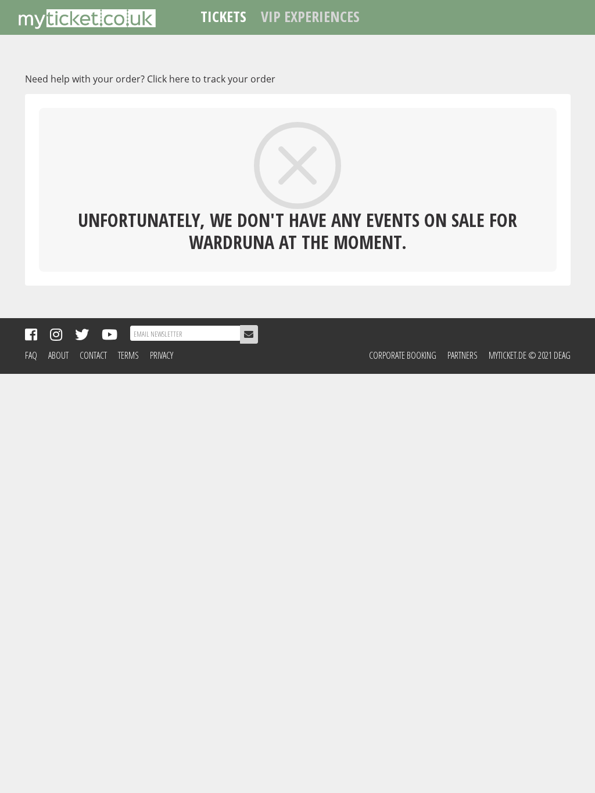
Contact (93, 355)
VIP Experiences (310, 16)
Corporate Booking (402, 355)
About (58, 355)
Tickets (223, 16)
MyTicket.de (507, 355)
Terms (128, 355)
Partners (462, 355)
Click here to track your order (211, 79)
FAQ (31, 355)
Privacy (161, 355)
